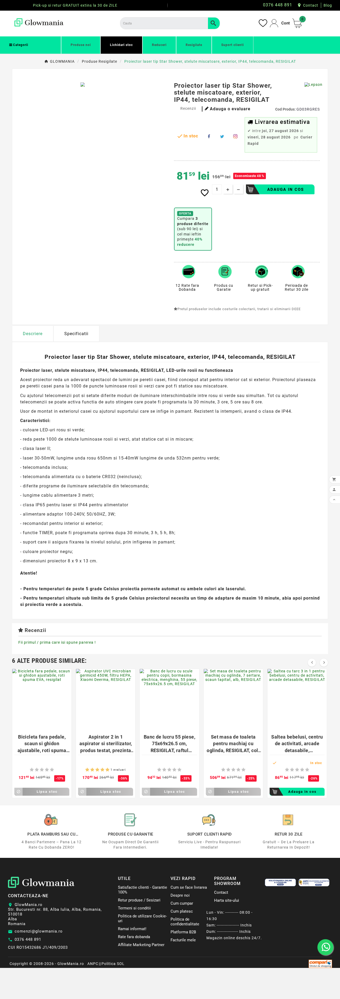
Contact (310, 5)
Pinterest (235, 136)
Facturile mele (183, 940)
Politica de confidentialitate (185, 921)
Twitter (222, 136)
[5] (52, 769)
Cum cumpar (182, 903)
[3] (42, 769)
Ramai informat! (132, 928)
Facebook (208, 136)
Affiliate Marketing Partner (141, 944)
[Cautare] (214, 23)
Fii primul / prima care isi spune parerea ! (57, 642)
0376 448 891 (28, 939)
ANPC (92, 964)
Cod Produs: (285, 109)
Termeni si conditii (134, 908)
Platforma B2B (183, 932)
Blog (328, 5)
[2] (37, 769)
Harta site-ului (226, 900)
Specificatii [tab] (76, 333)
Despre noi (180, 895)
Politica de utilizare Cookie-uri (142, 918)
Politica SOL (113, 964)
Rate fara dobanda (134, 936)
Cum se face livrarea (189, 887)
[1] (32, 769)
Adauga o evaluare (230, 108)
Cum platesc (182, 911)
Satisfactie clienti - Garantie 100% (142, 890)
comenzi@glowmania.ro (39, 931)
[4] (47, 769)
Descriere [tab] (32, 333)
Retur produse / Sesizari (139, 900)
